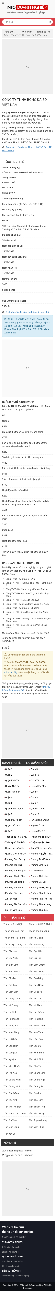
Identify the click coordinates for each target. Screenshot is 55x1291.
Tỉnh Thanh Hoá (37, 1106)
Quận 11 (9, 831)
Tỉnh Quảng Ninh (12, 1086)
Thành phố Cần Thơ (13, 931)
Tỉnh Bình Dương (37, 964)
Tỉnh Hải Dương (36, 1012)
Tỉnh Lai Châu (10, 1039)
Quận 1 (8, 769)
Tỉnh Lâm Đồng (36, 1039)
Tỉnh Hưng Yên (11, 1025)
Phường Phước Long (40, 904)
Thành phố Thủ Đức (39, 836)
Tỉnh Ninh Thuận (12, 1066)
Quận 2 (8, 775)
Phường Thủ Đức (38, 910)
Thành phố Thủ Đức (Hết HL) (15, 842)
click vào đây (10, 672)
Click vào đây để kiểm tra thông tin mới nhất (28, 312)
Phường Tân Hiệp (13, 865)
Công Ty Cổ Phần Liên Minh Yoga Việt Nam (27, 604)
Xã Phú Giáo (36, 870)
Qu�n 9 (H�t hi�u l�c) (41, 842)
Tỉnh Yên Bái (10, 1133)
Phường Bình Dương (15, 859)
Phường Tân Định (13, 887)
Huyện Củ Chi (36, 825)
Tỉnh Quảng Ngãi (37, 1079)
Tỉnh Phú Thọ (35, 1066)
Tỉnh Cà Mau (10, 978)
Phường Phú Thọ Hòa (40, 898)
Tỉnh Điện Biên (11, 991)
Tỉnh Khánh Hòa (37, 1025)
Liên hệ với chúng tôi (11, 1252)
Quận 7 (33, 803)
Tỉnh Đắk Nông (36, 985)
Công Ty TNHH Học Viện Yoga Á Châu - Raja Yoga (28, 594)
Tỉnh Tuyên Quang (38, 1120)
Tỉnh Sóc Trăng (11, 1093)
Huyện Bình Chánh (39, 820)
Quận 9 (33, 797)
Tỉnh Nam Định (36, 1052)
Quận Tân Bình (12, 791)
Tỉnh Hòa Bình (36, 1019)
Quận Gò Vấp (36, 808)
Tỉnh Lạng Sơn (11, 1046)
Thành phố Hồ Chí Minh (15, 836)
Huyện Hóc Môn (37, 786)
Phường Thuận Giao (14, 876)
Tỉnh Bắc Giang (36, 944)
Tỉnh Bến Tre (35, 958)
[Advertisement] (27, 66)
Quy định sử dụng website (13, 1261)
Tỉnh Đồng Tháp (12, 998)
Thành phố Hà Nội (13, 924)
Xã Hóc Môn (10, 898)
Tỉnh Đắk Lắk (10, 985)
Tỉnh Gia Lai (35, 998)
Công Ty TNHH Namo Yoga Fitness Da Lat (27, 589)
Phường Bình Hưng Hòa (15, 893)
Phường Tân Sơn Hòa (15, 904)
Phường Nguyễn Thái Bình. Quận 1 (41, 853)
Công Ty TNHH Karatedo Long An (22, 600)
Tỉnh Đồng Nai (36, 991)
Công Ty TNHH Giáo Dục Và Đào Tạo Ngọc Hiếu (27, 613)
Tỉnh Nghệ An (10, 1059)
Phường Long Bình (14, 882)
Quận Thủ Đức (12, 825)
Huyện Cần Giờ (37, 831)
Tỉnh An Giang (36, 937)
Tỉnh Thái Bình (36, 1100)
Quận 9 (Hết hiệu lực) (40, 848)
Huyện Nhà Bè (11, 786)
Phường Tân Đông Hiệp (15, 870)
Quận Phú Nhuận (13, 820)
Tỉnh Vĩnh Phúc (36, 1127)
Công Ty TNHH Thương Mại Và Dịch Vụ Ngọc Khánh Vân (28, 619)
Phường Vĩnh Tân (38, 865)
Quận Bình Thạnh (13, 808)
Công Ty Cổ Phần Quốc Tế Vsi (20, 579)
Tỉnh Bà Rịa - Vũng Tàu (15, 944)
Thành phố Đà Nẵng (39, 931)
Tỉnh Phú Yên (10, 1073)
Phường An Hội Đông (40, 887)
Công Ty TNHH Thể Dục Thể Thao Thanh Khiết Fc (29, 584)
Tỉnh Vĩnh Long (11, 1127)
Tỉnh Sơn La (35, 1093)
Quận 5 (8, 814)
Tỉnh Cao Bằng (36, 978)
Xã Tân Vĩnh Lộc (13, 910)
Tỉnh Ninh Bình (36, 1059)
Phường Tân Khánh (39, 859)
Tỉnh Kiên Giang (11, 1032)
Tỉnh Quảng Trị (36, 1086)
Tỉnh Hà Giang (11, 1005)
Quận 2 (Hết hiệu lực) (15, 853)
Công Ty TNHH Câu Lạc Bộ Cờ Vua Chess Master (26, 626)
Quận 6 (8, 803)
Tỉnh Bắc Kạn (10, 951)
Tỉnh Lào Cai (35, 1046)
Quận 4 (8, 797)
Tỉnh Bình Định (11, 964)
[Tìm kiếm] (50, 22)
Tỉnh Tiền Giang (37, 1113)
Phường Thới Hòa (38, 876)
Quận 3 (33, 769)
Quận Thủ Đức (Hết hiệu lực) (15, 848)
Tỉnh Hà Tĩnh (10, 1012)
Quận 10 (34, 775)
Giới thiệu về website (11, 1247)
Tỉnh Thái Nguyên (12, 1106)
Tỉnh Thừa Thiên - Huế (15, 1113)
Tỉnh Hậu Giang (11, 1019)
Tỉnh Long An (10, 1052)
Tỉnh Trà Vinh (10, 1120)
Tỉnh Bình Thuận (37, 971)
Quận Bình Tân (12, 780)
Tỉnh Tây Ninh (10, 1100)
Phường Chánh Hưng (40, 893)
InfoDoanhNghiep (35, 1285)
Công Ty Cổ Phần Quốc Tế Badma (22, 608)
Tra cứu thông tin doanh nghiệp (15, 1276)
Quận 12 (34, 814)
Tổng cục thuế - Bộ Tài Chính (35, 633)
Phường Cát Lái (37, 882)
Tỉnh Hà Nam (35, 1005)
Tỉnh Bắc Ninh (11, 958)
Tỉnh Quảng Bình (37, 1073)
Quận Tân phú (37, 780)
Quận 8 (33, 791)
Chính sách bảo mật (11, 1266)
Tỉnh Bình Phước (12, 971)
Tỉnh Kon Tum (36, 1032)
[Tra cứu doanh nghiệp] (27, 8)
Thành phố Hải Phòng (14, 937)
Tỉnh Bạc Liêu (35, 951)
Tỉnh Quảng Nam (12, 1079)
